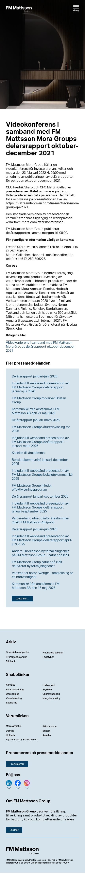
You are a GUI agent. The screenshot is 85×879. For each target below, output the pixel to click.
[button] (22, 598)
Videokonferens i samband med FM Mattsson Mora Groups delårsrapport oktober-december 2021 (40, 346)
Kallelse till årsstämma (28, 452)
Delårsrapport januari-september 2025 (40, 496)
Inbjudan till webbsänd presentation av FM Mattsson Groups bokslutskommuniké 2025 (42, 474)
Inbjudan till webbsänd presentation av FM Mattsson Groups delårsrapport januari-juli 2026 (40, 387)
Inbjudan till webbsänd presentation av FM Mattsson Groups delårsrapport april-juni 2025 (42, 540)
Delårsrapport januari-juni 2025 (34, 529)
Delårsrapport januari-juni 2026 (34, 376)
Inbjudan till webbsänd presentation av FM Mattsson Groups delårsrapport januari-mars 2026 (40, 442)
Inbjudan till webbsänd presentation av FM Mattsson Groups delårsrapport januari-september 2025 (40, 507)
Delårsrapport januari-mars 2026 (36, 420)
